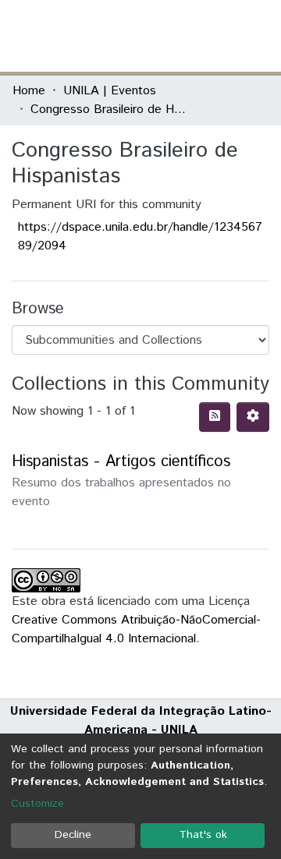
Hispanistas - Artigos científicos (121, 462)
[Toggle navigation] (259, 35)
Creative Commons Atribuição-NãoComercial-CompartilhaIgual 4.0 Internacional (136, 629)
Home (28, 91)
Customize (37, 803)
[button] (177, 36)
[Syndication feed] (214, 417)
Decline (73, 835)
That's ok (203, 835)
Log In (210, 35)
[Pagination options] (253, 417)
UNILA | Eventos (109, 91)
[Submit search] (155, 36)
